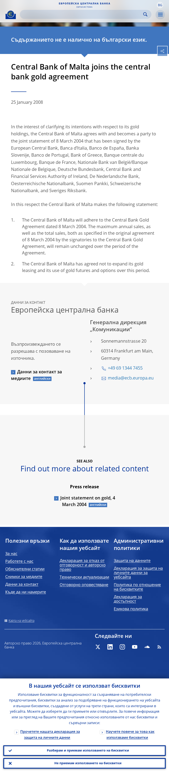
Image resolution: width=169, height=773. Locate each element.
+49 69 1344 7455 (125, 368)
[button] (160, 5)
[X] (97, 647)
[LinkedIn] (110, 647)
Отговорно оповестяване (84, 585)
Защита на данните (132, 561)
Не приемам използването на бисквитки (87, 763)
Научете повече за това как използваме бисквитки (130, 735)
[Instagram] (122, 647)
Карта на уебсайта (21, 620)
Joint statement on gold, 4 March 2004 (87, 501)
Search (145, 14)
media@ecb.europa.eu (131, 378)
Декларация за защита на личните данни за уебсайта (138, 573)
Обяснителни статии (24, 569)
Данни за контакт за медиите (36, 375)
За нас (11, 554)
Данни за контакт (21, 585)
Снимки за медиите (23, 577)
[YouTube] (134, 647)
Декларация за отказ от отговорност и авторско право (83, 565)
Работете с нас (19, 562)
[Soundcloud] (147, 647)
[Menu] (160, 14)
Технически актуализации (84, 577)
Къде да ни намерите (25, 592)
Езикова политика (131, 609)
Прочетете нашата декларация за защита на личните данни (50, 735)
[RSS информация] (159, 647)
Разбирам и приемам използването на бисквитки (88, 750)
